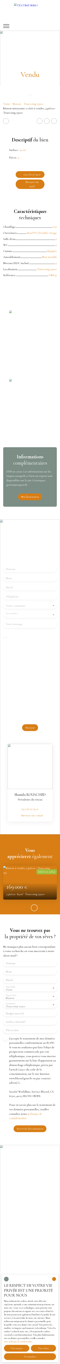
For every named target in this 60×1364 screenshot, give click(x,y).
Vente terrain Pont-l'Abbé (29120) (22, 1201)
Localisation (11, 1003)
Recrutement (11, 1253)
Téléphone (12, 596)
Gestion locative (12, 1241)
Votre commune (15, 605)
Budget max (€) (15, 1013)
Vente (6, 104)
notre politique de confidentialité (18, 1341)
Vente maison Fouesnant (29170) (22, 1178)
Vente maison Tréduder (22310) (21, 1195)
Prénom (10, 569)
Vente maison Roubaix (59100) (21, 1166)
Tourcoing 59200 (33, 104)
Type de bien (11, 995)
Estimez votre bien (14, 1228)
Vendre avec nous (13, 1222)
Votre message (14, 624)
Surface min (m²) (15, 1021)
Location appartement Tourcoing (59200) (27, 1172)
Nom (9, 578)
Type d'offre (11, 987)
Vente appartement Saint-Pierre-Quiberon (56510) (28, 1187)
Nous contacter (12, 1246)
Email (9, 587)
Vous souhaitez (12, 613)
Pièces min (12, 1030)
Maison (17, 104)
